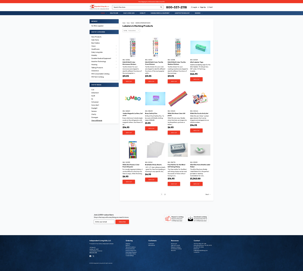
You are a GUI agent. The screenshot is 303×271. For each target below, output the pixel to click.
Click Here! (179, 220)
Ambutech (95, 93)
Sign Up (203, 7)
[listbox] (134, 30)
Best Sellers (95, 43)
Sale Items (95, 40)
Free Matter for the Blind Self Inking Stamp (176, 166)
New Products (96, 37)
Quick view (132, 47)
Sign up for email (175, 245)
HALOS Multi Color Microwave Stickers (129, 63)
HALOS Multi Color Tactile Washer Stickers (177, 63)
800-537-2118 (176, 7)
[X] (93, 256)
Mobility (143, 13)
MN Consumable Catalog (100, 74)
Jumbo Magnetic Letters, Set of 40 (133, 114)
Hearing (198, 13)
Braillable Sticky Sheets (153, 165)
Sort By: (125, 30)
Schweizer (95, 102)
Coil (92, 90)
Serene (94, 111)
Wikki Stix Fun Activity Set (199, 113)
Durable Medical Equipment (160, 13)
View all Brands (96, 120)
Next (207, 194)
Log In (194, 7)
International (151, 245)
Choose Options (200, 49)
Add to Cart (129, 81)
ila (92, 99)
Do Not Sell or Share (131, 254)
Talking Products (97, 68)
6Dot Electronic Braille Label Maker (200, 166)
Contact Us (196, 252)
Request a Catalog (175, 247)
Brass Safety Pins (151, 113)
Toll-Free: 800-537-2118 (200, 243)
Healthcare (114, 13)
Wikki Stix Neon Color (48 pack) (176, 114)
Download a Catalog (176, 248)
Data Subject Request (131, 252)
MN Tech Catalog (97, 77)
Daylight (94, 108)
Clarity (93, 114)
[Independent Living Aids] (99, 7)
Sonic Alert (95, 105)
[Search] (161, 7)
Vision (103, 13)
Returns (128, 245)
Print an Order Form (131, 250)
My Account (174, 243)
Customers (151, 243)
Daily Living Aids (129, 13)
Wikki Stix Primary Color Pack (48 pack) (131, 166)
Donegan (94, 117)
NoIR (93, 96)
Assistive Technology (182, 13)
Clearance (95, 71)
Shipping (128, 243)
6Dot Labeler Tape (196, 62)
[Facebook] (90, 256)
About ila (173, 250)
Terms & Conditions (131, 247)
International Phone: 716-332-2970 (203, 245)
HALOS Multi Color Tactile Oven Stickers (154, 63)
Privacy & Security (130, 248)
